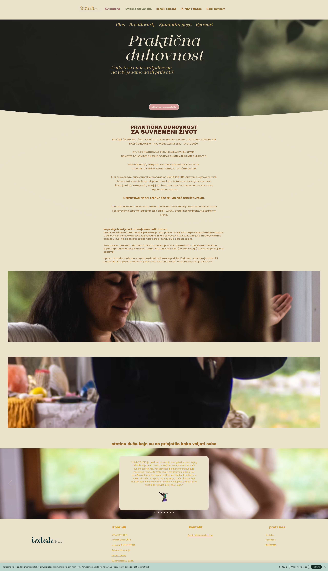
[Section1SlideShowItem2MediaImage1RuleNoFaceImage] (158, 512)
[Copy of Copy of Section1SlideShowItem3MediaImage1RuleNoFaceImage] (167, 512)
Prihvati (316, 567)
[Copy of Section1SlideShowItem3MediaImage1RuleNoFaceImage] (164, 512)
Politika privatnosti (141, 567)
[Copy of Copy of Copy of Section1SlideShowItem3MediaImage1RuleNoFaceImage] (170, 512)
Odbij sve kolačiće (299, 567)
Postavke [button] (283, 567)
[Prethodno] (10, 483)
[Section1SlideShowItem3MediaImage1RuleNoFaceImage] (161, 512)
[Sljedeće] (317, 483)
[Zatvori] (324, 567)
